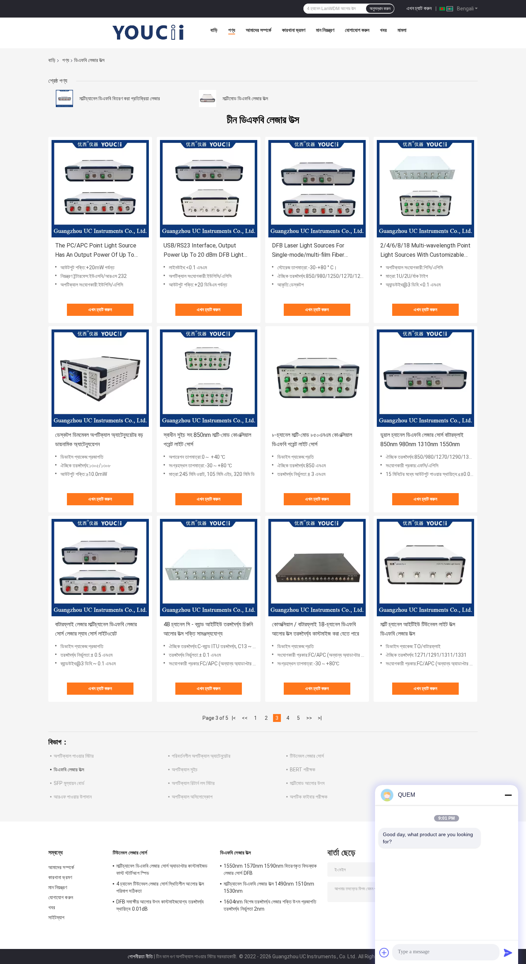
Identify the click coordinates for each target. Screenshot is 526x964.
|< (234, 718)
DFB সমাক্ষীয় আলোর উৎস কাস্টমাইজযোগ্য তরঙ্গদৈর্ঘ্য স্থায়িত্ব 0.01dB (160, 905)
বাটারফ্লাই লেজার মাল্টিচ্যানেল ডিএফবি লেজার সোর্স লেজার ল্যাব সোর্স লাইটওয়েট (96, 629)
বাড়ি (214, 30)
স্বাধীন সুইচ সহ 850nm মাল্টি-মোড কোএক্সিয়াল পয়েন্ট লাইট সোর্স (207, 440)
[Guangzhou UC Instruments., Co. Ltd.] (148, 32)
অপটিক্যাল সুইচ (185, 769)
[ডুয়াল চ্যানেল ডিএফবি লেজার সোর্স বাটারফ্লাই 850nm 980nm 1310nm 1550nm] (425, 378)
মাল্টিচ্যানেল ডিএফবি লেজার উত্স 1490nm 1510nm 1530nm (269, 887)
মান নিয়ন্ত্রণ (325, 30)
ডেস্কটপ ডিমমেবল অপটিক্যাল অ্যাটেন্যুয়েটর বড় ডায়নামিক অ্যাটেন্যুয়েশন (99, 440)
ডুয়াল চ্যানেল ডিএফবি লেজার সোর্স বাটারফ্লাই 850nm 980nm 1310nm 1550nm (421, 440)
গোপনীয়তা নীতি (140, 956)
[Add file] (384, 952)
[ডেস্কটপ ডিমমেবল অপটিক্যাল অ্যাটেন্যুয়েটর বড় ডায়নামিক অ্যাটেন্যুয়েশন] (100, 378)
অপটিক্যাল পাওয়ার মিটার (74, 756)
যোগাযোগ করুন (357, 30)
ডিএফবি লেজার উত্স (69, 769)
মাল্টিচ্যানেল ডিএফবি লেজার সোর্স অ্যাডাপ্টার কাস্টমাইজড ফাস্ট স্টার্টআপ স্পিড (162, 869)
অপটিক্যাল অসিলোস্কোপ (192, 797)
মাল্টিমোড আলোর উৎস (307, 783)
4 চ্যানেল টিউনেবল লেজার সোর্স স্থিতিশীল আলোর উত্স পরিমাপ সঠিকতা (160, 887)
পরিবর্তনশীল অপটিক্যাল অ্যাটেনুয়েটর (201, 756)
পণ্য (231, 30)
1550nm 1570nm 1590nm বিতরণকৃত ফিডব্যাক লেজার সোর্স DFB (270, 869)
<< (245, 718)
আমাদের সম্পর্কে (258, 30)
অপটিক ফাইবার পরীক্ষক (308, 797)
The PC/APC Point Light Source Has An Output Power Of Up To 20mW (95, 251)
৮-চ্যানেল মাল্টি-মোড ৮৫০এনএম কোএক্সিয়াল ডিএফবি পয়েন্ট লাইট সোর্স (312, 440)
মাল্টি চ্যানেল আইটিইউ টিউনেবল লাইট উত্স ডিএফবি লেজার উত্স (417, 629)
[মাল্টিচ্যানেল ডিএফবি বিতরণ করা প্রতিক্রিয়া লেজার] (64, 98)
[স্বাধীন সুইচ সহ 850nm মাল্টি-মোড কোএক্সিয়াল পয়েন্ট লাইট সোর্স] (208, 378)
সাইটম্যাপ (56, 917)
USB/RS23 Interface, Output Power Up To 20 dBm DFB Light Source (204, 251)
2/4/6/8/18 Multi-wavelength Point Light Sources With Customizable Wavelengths (425, 251)
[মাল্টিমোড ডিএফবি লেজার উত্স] (207, 98)
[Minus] (508, 795)
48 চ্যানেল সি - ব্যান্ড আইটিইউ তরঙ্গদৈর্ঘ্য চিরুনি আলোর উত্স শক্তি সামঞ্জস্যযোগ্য (208, 629)
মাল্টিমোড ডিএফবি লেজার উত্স (245, 98)
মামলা (402, 30)
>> (309, 718)
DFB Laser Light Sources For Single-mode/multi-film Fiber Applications (308, 251)
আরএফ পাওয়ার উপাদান (73, 797)
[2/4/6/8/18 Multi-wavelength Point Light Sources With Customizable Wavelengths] (425, 188)
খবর (383, 30)
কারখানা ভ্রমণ (293, 30)
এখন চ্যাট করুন (419, 8)
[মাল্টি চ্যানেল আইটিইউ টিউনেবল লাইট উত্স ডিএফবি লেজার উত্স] (425, 567)
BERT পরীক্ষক (302, 769)
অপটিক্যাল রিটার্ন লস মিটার (193, 783)
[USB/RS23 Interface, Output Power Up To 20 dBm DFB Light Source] (208, 188)
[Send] (508, 952)
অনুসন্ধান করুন (380, 8)
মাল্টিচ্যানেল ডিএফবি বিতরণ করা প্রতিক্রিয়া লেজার (119, 98)
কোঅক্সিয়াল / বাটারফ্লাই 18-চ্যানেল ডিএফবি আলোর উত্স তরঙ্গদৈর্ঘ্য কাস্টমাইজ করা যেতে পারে (315, 629)
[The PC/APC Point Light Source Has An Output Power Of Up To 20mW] (100, 188)
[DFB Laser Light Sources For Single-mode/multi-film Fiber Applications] (317, 188)
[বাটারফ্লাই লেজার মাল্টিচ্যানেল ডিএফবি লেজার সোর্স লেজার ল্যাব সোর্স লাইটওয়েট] (100, 567)
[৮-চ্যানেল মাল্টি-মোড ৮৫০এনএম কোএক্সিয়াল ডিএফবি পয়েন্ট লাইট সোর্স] (317, 378)
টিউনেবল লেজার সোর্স (307, 756)
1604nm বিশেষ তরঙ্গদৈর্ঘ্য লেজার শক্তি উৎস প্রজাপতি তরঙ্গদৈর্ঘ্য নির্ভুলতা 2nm (270, 905)
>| (320, 718)
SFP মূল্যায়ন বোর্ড (69, 783)
